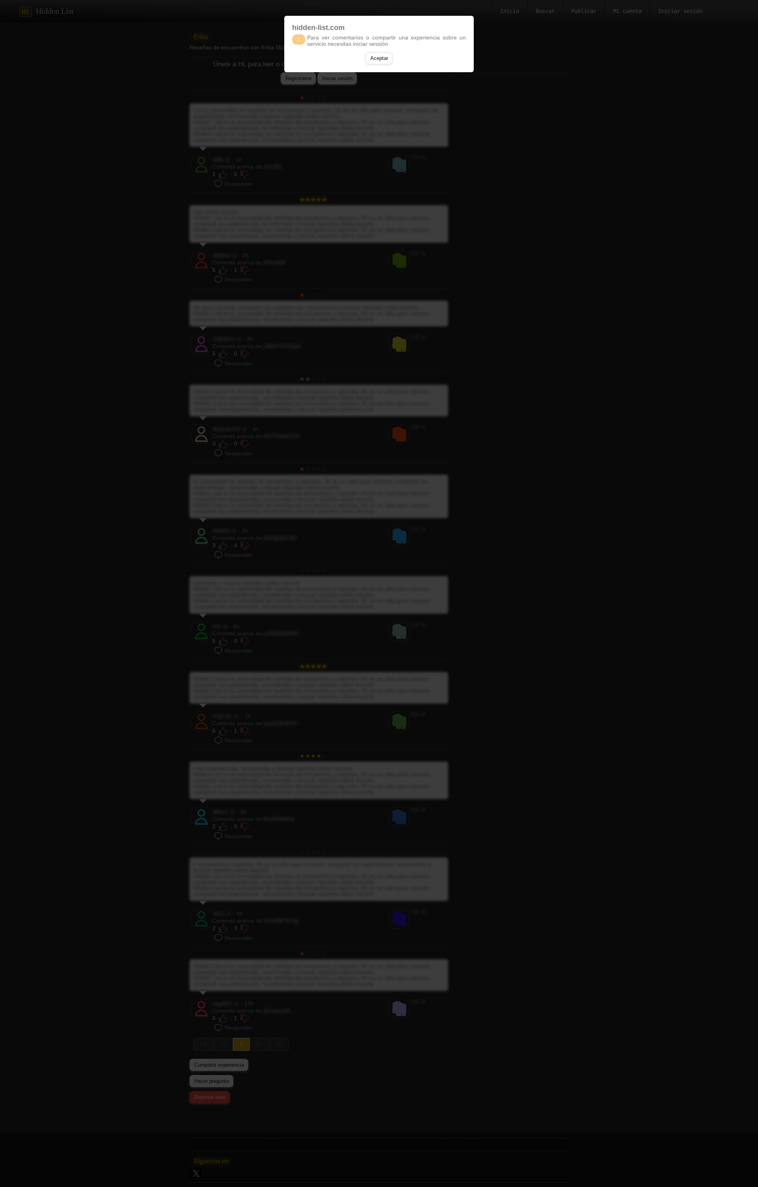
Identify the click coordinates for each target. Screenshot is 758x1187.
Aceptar (379, 58)
